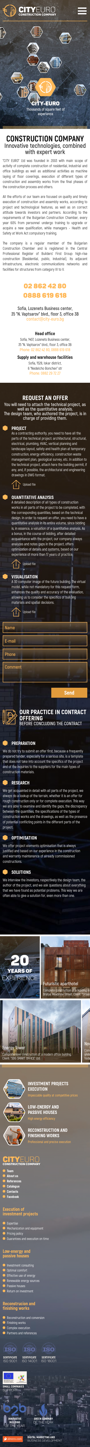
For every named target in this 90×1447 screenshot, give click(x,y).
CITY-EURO (45, 108)
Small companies (13, 1388)
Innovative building (15, 1422)
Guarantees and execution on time (28, 1238)
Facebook (13, 1196)
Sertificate (10, 1359)
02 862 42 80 (45, 286)
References (14, 1181)
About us (12, 1176)
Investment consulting (20, 1265)
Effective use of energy (21, 1275)
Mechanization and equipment (25, 1228)
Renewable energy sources (23, 1280)
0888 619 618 (45, 295)
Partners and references (22, 1333)
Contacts (12, 1191)
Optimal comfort (17, 1270)
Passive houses (16, 1286)
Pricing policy (15, 1233)
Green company (43, 1420)
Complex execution (18, 1328)
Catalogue (13, 1186)
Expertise (12, 1223)
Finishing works (16, 1322)
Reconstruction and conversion (25, 1317)
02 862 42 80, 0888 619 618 (50, 349)
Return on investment (20, 1291)
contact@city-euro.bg (45, 318)
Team (10, 1170)
